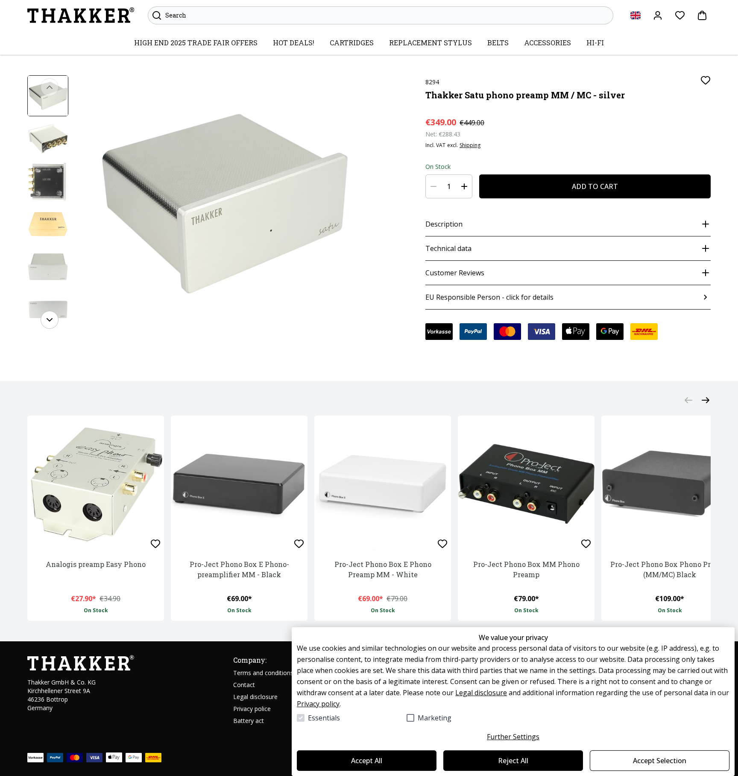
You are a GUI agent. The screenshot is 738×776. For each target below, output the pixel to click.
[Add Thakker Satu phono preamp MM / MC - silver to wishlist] (705, 80)
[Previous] (49, 87)
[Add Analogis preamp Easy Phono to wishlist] (155, 543)
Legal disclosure (481, 692)
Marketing (434, 718)
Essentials (324, 718)
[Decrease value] (433, 186)
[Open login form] (657, 15)
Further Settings (513, 736)
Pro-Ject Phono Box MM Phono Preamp (526, 569)
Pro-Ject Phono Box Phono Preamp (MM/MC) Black (669, 569)
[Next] (49, 319)
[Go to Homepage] (80, 15)
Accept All (366, 760)
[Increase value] (464, 186)
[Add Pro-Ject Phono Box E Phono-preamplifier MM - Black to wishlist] (299, 543)
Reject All (513, 760)
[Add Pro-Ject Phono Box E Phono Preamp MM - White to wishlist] (442, 543)
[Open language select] (635, 15)
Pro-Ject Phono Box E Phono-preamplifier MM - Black (239, 569)
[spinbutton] (449, 186)
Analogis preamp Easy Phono (96, 564)
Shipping (470, 145)
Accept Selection (659, 760)
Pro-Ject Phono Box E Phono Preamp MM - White (382, 569)
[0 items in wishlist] (679, 15)
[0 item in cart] (702, 15)
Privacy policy (318, 703)
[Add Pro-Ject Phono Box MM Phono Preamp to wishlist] (585, 543)
